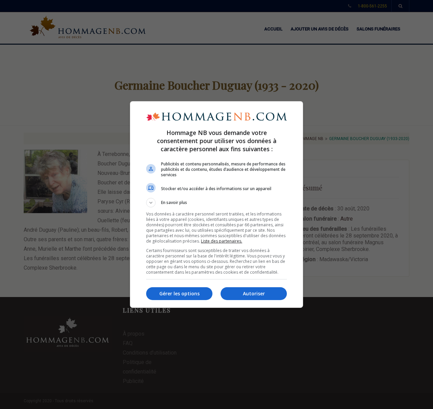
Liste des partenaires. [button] (221, 241)
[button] (216, 202)
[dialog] (216, 204)
